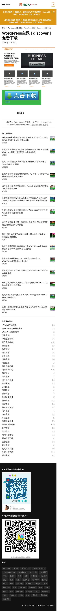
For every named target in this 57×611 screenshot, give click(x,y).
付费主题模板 (7, 342)
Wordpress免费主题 (15, 28)
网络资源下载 (7, 438)
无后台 (38, 584)
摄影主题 (5, 393)
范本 (4, 595)
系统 (40, 587)
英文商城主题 (7, 448)
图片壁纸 (5, 376)
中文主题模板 (7, 339)
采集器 (34, 595)
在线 (17, 580)
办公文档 (44, 576)
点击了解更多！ (34, 14)
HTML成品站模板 (9, 325)
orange (48, 122)
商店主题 (5, 373)
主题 (19, 576)
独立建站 (22, 587)
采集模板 (44, 595)
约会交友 (5, 431)
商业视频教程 (7, 366)
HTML (16, 568)
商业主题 (5, 363)
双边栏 (45, 125)
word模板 (43, 572)
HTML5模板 (25, 568)
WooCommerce (39, 568)
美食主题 (5, 442)
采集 (27, 595)
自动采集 (29, 591)
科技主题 (5, 428)
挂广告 (44, 580)
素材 (47, 587)
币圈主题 (5, 390)
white (28, 125)
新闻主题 (5, 400)
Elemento (6, 568)
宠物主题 (5, 387)
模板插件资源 (7, 407)
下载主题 (5, 335)
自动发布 (19, 591)
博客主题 (5, 359)
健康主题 (5, 352)
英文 (37, 591)
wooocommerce (9, 572)
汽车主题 (5, 411)
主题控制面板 (37, 125)
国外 (11, 580)
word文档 (33, 572)
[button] (53, 4)
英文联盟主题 (7, 452)
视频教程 (13, 595)
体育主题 (5, 349)
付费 (26, 576)
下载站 (12, 576)
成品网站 (26, 580)
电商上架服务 (7, 421)
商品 (4, 580)
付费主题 (34, 576)
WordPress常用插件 (10, 332)
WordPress (22, 572)
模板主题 (6, 587)
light (42, 122)
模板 (45, 584)
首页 (3, 28)
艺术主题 (5, 445)
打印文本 (35, 580)
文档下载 (19, 584)
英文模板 (45, 591)
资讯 (21, 595)
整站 (11, 584)
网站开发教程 (7, 435)
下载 (4, 576)
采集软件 (6, 599)
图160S (20, 113)
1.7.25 (7, 102)
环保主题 (5, 418)
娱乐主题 (5, 383)
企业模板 (5, 345)
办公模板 (5, 356)
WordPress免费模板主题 (12, 328)
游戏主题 (5, 414)
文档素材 (29, 584)
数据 (4, 584)
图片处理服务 (7, 380)
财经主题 (5, 455)
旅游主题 (5, 404)
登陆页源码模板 (8, 424)
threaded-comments (16, 125)
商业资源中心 (7, 369)
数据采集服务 (7, 397)
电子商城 (32, 587)
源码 (14, 587)
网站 (4, 591)
